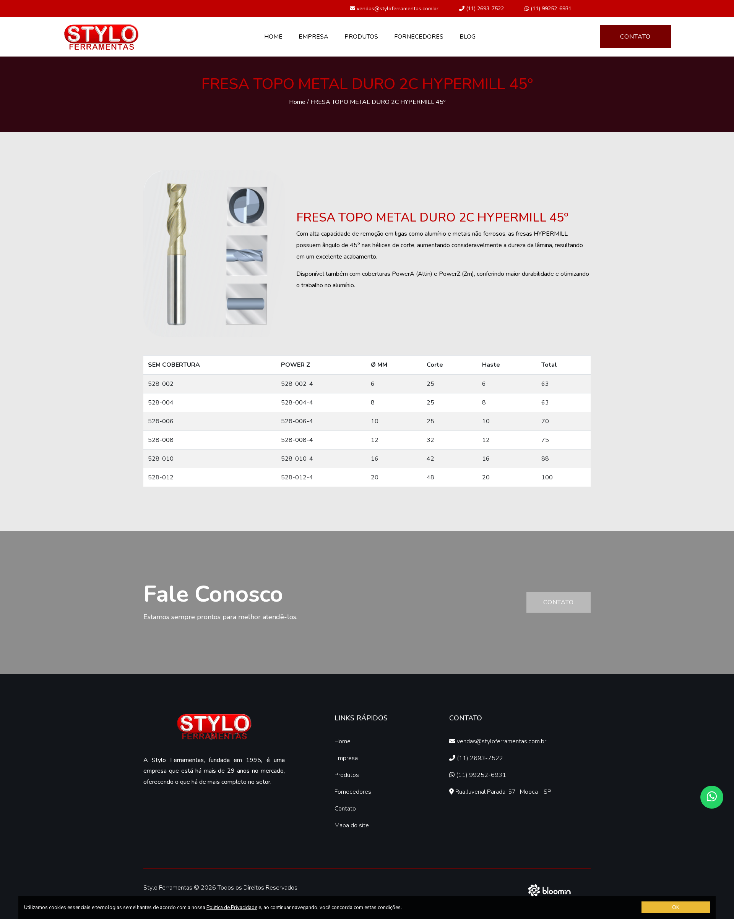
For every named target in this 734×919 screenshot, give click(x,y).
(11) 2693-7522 (484, 8)
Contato (635, 36)
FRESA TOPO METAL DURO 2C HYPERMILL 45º (377, 102)
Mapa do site (352, 825)
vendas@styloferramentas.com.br (396, 8)
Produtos (361, 36)
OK (675, 907)
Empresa (313, 36)
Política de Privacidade (231, 907)
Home (273, 36)
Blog (468, 36)
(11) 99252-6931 (550, 8)
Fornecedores (418, 36)
